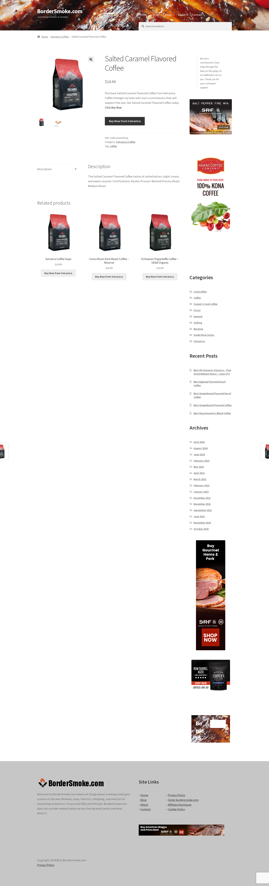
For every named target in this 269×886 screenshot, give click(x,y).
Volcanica (199, 341)
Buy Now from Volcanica (125, 121)
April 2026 (199, 442)
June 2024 (199, 454)
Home (142, 14)
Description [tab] (44, 169)
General (198, 316)
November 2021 (202, 504)
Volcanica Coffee (60, 36)
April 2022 (199, 473)
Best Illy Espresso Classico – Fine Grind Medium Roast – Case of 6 (212, 371)
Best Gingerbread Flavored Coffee (212, 405)
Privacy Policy (176, 795)
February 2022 (201, 485)
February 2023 (201, 460)
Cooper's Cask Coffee (205, 304)
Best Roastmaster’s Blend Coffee (212, 413)
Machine (198, 329)
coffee (113, 146)
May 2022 (199, 466)
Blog (156, 14)
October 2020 (201, 529)
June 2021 (199, 516)
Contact (197, 14)
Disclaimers (121, 25)
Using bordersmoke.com (183, 800)
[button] (91, 59)
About (182, 14)
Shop (168, 14)
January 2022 (201, 491)
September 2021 (203, 510)
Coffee (197, 297)
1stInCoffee (200, 291)
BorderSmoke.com (59, 11)
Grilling (198, 322)
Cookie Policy (176, 809)
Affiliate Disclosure (179, 804)
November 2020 (202, 522)
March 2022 (200, 479)
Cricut (197, 310)
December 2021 (202, 498)
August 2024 (201, 448)
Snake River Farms (204, 335)
